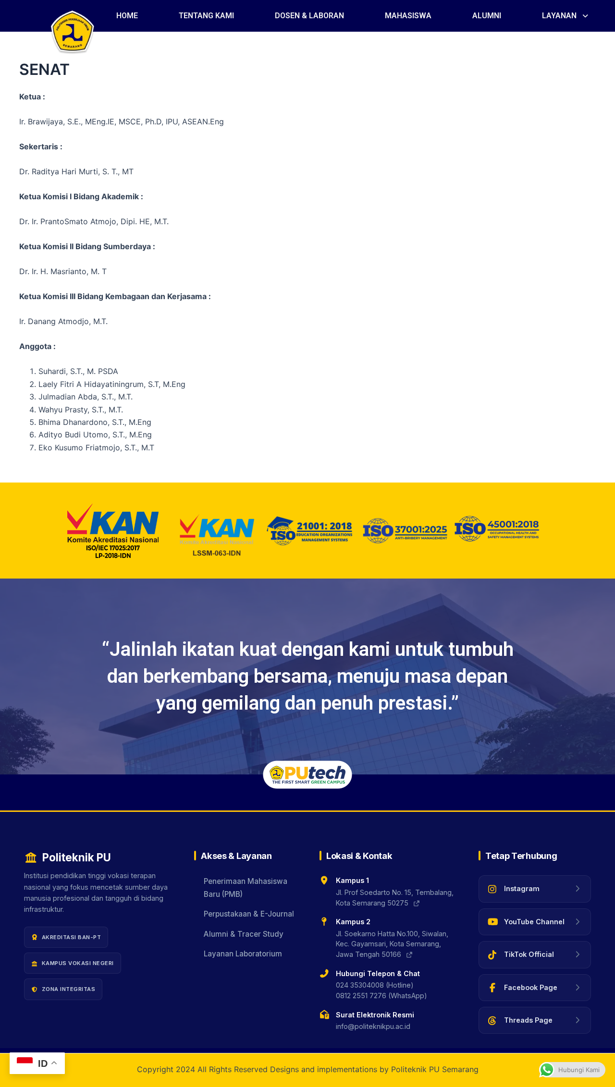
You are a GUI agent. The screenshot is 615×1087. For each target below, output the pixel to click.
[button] (565, 16)
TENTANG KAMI (206, 15)
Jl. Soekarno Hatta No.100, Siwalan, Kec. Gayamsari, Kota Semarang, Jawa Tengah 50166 (392, 944)
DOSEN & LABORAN (309, 15)
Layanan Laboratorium (243, 953)
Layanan (559, 15)
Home (127, 15)
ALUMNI (486, 15)
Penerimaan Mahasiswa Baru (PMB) (245, 887)
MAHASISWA (408, 15)
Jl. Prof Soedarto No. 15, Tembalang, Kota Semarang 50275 (395, 897)
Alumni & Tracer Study (243, 934)
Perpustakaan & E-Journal (249, 913)
